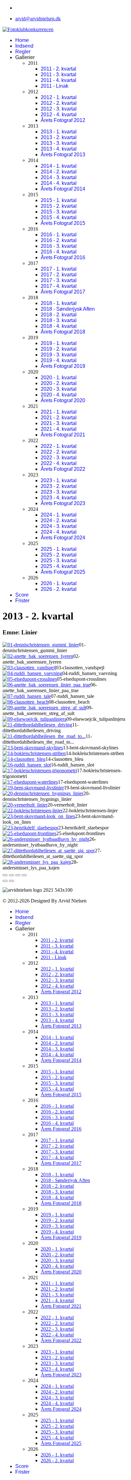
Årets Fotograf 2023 (63, 503)
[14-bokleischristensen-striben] (34, 753)
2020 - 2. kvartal (59, 383)
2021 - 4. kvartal (59, 429)
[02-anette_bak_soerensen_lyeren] (38, 656)
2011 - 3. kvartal (58, 74)
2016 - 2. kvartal (59, 240)
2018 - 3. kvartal (59, 320)
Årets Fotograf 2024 (63, 537)
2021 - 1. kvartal (59, 412)
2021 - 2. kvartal (59, 417)
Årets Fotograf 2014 (63, 189)
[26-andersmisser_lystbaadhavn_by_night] (46, 839)
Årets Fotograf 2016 (63, 257)
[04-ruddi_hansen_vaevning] (32, 673)
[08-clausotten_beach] (26, 702)
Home (22, 40)
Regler (23, 51)
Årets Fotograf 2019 (63, 366)
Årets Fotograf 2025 (63, 572)
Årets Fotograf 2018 (63, 332)
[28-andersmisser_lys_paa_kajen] (37, 862)
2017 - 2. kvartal (59, 274)
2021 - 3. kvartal (59, 423)
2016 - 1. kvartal (59, 234)
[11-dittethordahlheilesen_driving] (37, 724)
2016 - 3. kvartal (59, 246)
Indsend (24, 46)
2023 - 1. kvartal (59, 480)
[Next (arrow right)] (11, 881)
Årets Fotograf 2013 (63, 154)
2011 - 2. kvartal (58, 68)
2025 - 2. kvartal (59, 555)
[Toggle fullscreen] (17, 875)
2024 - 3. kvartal (59, 526)
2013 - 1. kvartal (59, 131)
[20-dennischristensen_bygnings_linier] (43, 793)
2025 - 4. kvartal (59, 566)
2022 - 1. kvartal (59, 446)
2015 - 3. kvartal (59, 211)
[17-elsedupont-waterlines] (30, 782)
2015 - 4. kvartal (59, 217)
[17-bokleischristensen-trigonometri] (40, 770)
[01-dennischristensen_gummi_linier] (41, 644)
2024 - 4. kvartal (59, 532)
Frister (22, 600)
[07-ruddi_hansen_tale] (27, 696)
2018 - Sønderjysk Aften (68, 309)
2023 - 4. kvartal (59, 497)
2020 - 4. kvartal (59, 394)
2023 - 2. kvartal (59, 486)
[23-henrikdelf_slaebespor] (30, 827)
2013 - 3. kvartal (59, 143)
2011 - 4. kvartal (58, 80)
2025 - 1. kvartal (59, 549)
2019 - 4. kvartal (59, 360)
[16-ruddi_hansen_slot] (27, 764)
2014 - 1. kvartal (59, 166)
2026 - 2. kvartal (59, 589)
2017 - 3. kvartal (59, 280)
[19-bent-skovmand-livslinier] (33, 787)
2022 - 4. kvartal (59, 463)
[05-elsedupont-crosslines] (30, 679)
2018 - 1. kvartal (59, 303)
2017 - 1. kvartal (59, 269)
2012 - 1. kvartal (59, 97)
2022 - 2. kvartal (59, 452)
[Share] (11, 875)
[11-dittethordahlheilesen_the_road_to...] (44, 736)
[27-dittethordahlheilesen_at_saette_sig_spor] (49, 850)
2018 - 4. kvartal (59, 326)
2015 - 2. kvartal (59, 206)
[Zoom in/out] (24, 875)
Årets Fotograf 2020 (63, 400)
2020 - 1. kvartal (59, 377)
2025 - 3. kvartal (59, 560)
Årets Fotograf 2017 (63, 291)
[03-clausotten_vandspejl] (29, 667)
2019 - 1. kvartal (59, 343)
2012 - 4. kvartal (59, 114)
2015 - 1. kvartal (59, 200)
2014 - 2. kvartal (59, 171)
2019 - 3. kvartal (59, 354)
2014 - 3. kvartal (59, 177)
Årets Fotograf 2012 (63, 120)
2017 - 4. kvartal (59, 286)
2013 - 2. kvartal (59, 137)
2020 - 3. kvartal (59, 389)
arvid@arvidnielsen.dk (38, 18)
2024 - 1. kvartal (59, 514)
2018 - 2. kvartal (59, 314)
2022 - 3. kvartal (59, 457)
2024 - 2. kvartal (59, 520)
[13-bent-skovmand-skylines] (33, 747)
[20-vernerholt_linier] (25, 805)
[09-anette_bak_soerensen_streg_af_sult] (44, 707)
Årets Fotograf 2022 (63, 469)
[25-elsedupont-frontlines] (29, 833)
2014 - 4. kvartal (59, 183)
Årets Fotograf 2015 (63, 223)
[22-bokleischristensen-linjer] (33, 810)
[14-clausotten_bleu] (24, 759)
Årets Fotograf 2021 (63, 434)
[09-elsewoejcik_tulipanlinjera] (34, 719)
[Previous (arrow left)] (5, 881)
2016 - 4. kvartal (59, 251)
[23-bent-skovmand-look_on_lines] (39, 816)
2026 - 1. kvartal (59, 583)
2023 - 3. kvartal (59, 492)
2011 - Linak (54, 86)
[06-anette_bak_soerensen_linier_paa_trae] (46, 684)
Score (22, 595)
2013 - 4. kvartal (59, 149)
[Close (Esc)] (5, 875)
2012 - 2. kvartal (59, 103)
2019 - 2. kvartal (59, 349)
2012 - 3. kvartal (59, 109)
